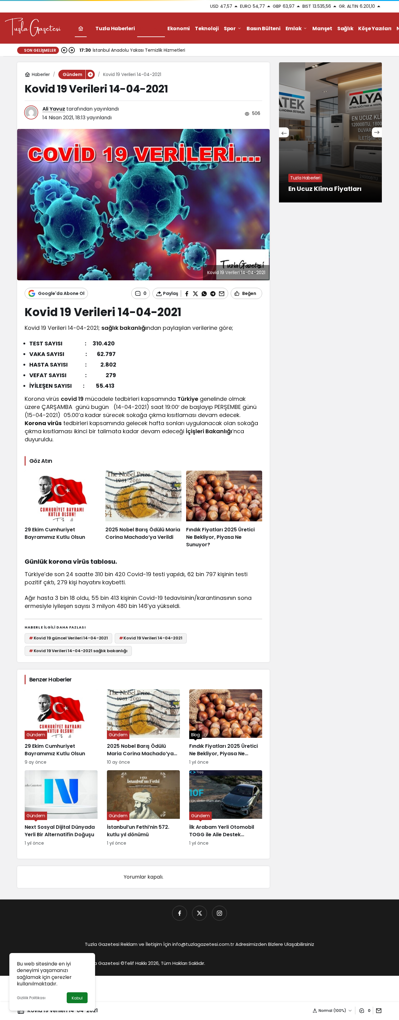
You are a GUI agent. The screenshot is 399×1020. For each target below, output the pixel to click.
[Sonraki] (71, 50)
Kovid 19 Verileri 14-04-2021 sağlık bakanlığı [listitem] (78, 651)
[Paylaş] (377, 1010)
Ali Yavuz (53, 108)
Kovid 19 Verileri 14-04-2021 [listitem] (150, 638)
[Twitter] (199, 913)
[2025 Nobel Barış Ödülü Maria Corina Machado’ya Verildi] (143, 509)
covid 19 (72, 399)
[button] (90, 74)
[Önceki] (64, 50)
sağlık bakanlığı (124, 328)
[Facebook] (179, 913)
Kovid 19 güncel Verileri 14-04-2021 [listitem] (68, 638)
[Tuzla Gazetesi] (33, 27)
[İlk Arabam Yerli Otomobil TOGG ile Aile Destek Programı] (225, 808)
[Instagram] (219, 913)
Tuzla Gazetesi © (104, 963)
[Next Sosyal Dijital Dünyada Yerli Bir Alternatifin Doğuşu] (61, 808)
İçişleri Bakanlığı (209, 431)
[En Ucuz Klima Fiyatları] (330, 132)
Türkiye (187, 399)
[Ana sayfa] (81, 28)
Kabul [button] (77, 998)
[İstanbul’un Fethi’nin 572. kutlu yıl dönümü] (143, 808)
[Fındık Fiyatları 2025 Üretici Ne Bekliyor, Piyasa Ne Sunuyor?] (224, 509)
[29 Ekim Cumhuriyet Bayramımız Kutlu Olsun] (63, 509)
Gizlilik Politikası (31, 997)
